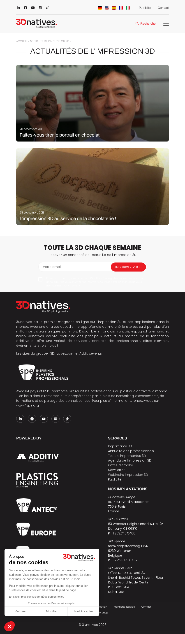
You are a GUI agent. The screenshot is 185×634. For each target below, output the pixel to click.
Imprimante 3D (120, 446)
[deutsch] (100, 8)
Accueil (21, 41)
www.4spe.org (27, 405)
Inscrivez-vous (128, 267)
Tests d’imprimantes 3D (127, 455)
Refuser (20, 611)
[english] (107, 8)
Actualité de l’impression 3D (49, 41)
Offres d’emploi (120, 465)
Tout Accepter (83, 611)
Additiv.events (90, 353)
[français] (121, 8)
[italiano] (128, 8)
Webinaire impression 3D (128, 474)
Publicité (145, 7)
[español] (114, 8)
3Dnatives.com (62, 353)
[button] (9, 626)
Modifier (52, 611)
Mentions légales (124, 606)
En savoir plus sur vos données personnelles (36, 596)
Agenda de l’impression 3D (129, 460)
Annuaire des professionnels (131, 451)
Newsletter (116, 470)
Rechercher (148, 23)
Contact (163, 7)
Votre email (52, 267)
